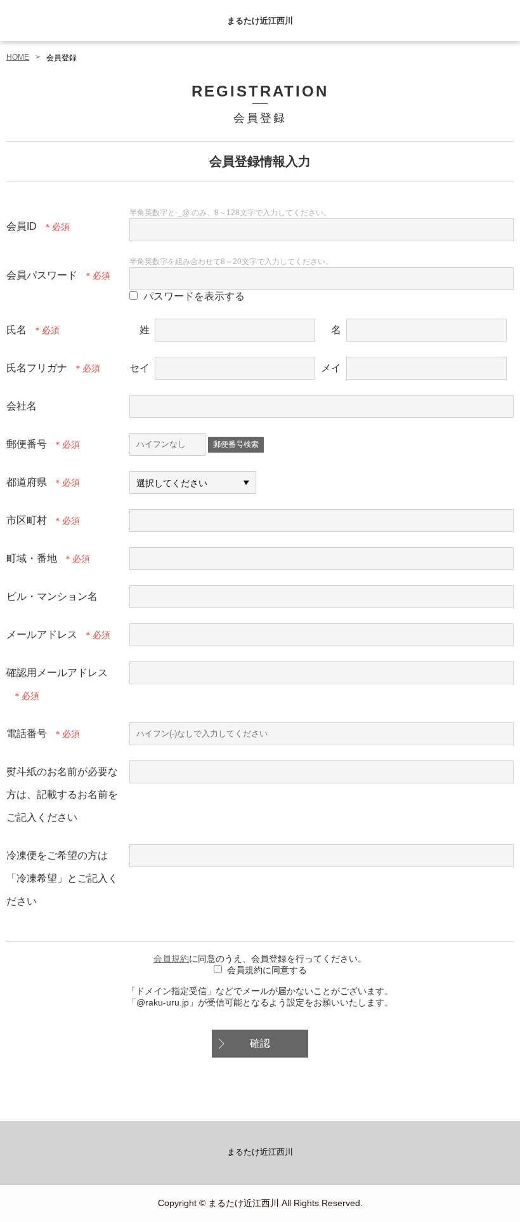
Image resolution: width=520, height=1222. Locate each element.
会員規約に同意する (267, 970)
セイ (139, 367)
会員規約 (171, 958)
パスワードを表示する (194, 296)
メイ (331, 367)
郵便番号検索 (236, 444)
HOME (17, 57)
